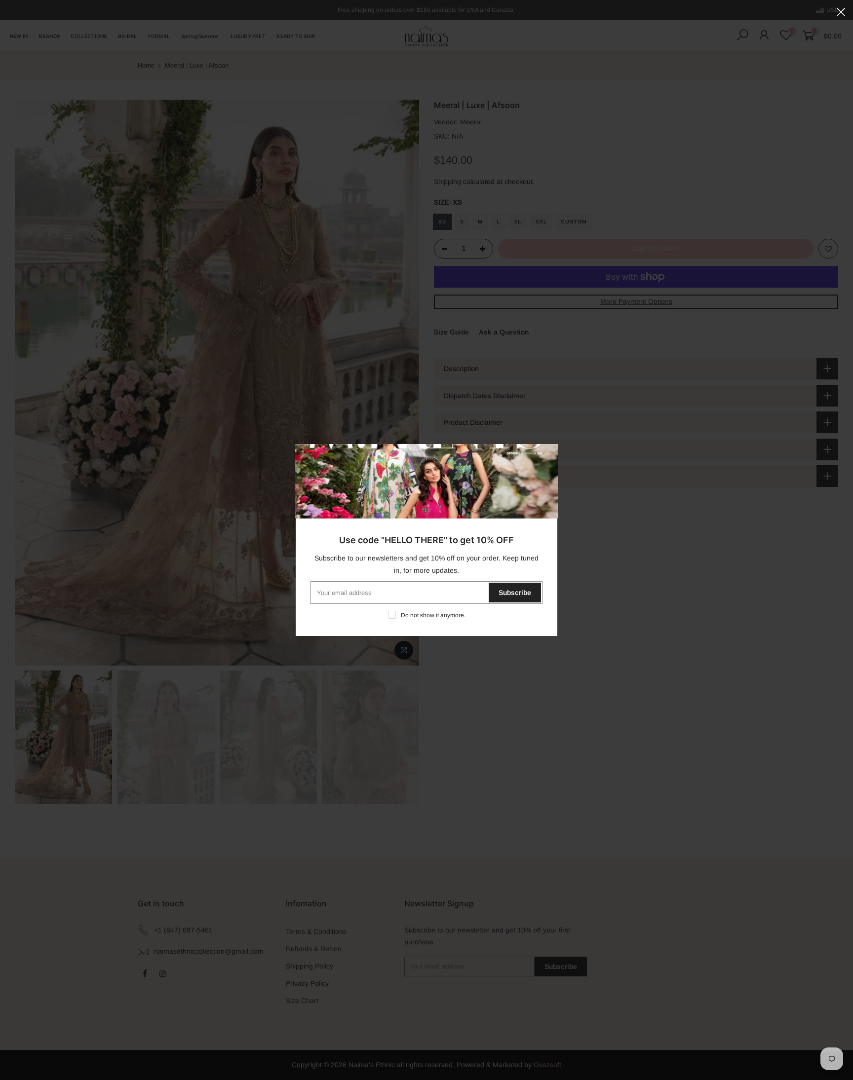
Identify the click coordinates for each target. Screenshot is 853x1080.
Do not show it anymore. (433, 615)
